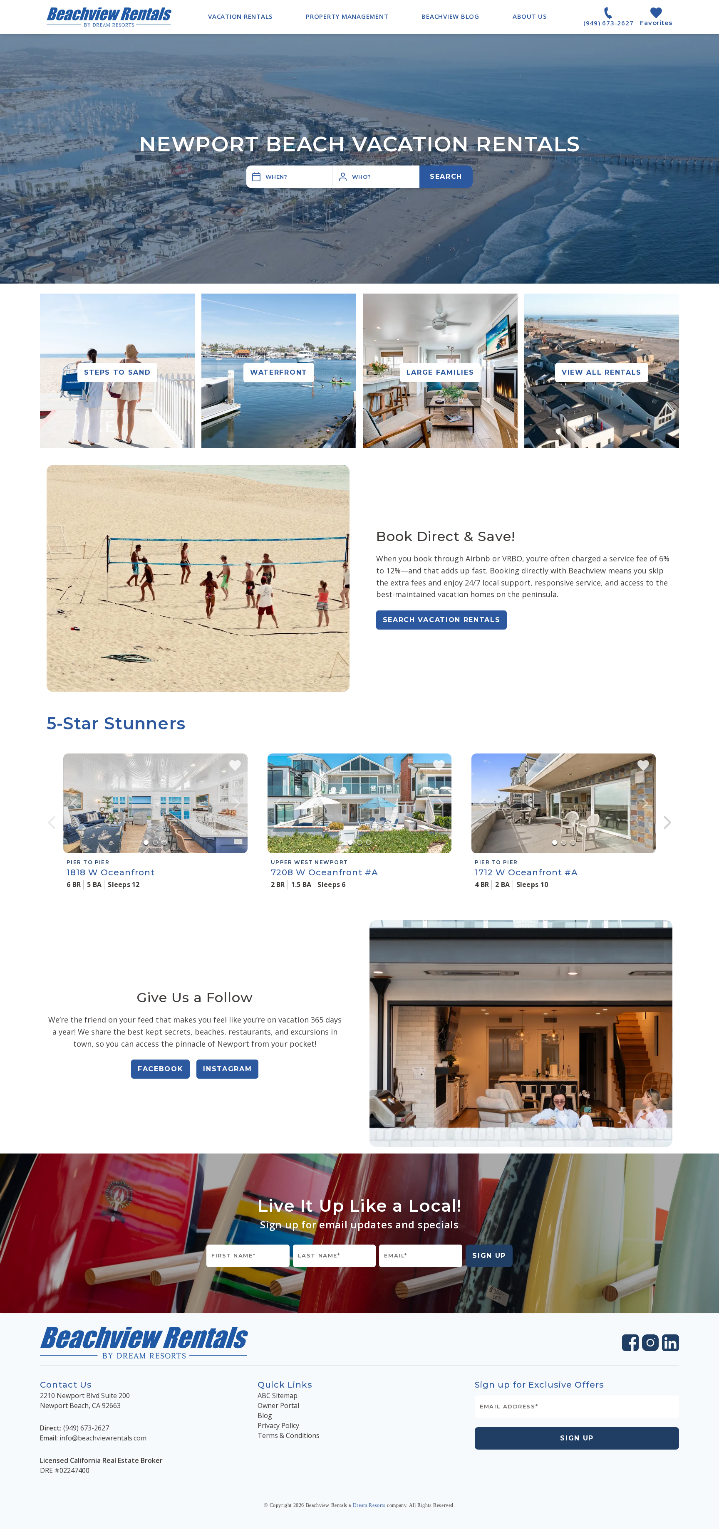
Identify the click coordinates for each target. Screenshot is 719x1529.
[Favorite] (235, 765)
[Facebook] (630, 1342)
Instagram (227, 1069)
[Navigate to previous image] (74, 803)
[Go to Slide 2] (155, 842)
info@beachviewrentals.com (103, 1438)
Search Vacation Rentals (442, 620)
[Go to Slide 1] (146, 842)
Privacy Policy (278, 1425)
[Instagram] (650, 1342)
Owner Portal (278, 1405)
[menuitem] (240, 16)
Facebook (160, 1069)
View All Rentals (602, 372)
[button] (376, 176)
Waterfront (278, 372)
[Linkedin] (670, 1342)
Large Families (440, 372)
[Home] (109, 17)
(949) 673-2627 (86, 1428)
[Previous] (51, 822)
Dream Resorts (369, 1505)
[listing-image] (155, 803)
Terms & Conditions (289, 1435)
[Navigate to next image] (237, 803)
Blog (265, 1415)
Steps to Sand (117, 372)
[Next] (667, 822)
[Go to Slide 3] (164, 842)
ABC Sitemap (278, 1395)
